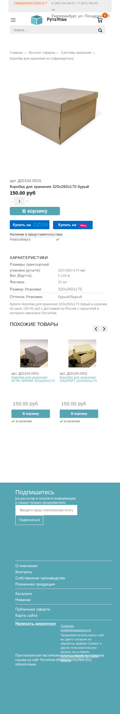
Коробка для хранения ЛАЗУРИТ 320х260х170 (78, 379)
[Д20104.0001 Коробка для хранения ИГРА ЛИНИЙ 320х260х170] (34, 353)
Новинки (23, 599)
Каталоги (23, 593)
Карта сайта (26, 615)
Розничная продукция (35, 584)
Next (103, 328)
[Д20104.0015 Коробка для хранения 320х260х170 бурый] (58, 114)
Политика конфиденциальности (76, 628)
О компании (26, 565)
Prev (96, 328)
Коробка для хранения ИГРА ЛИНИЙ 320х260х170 (33, 379)
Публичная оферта (32, 609)
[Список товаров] (97, 20)
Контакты (23, 572)
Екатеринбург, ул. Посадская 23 (81, 16)
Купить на (30, 224)
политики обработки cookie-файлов (80, 658)
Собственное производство (40, 578)
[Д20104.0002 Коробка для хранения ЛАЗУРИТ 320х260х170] (82, 353)
